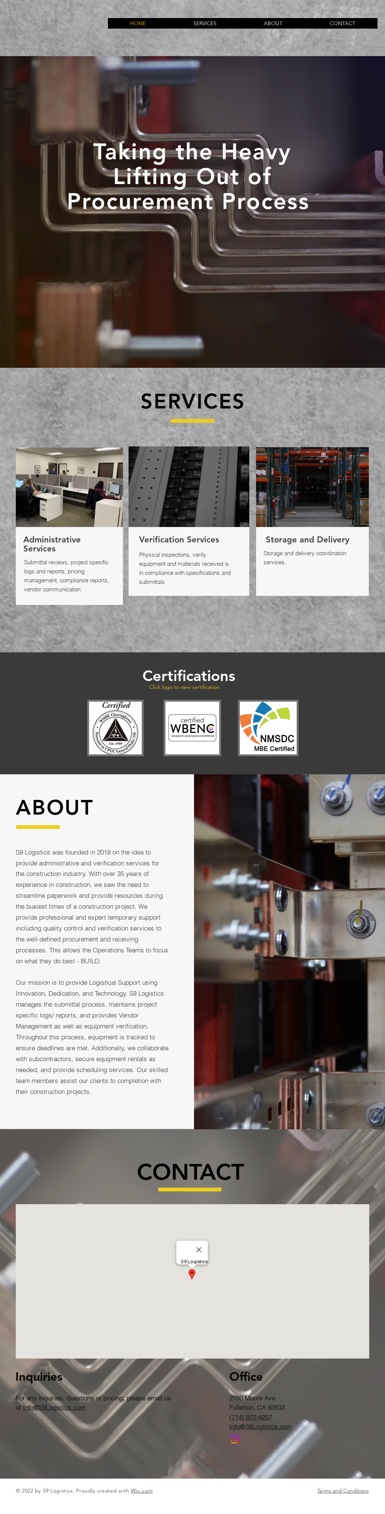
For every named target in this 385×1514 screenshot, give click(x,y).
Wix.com (142, 1490)
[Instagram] (235, 1439)
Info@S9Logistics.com (54, 1407)
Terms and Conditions (343, 1490)
